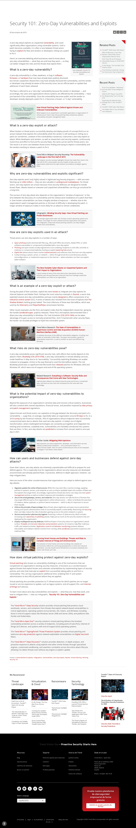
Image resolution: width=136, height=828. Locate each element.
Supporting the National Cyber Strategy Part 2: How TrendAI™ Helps (111, 102)
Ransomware (59, 681)
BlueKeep (26, 356)
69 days (80, 416)
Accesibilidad (38, 820)
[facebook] (117, 32)
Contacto (46, 762)
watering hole (61, 250)
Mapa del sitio (63, 820)
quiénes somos (73, 758)
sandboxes (66, 529)
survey (17, 418)
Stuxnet (76, 294)
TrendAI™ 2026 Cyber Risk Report (113, 50)
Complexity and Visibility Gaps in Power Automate (20, 722)
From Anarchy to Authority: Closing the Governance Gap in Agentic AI (112, 71)
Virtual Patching (76, 657)
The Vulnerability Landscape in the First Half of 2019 (61, 155)
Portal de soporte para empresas (54, 758)
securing (88, 509)
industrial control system (20, 299)
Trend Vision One (49, 744)
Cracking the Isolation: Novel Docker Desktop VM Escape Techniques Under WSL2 (39, 713)
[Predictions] (112, 713)
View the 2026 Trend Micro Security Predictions (110, 724)
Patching (85, 657)
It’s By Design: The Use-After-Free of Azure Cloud (112, 66)
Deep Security (32, 605)
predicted (50, 429)
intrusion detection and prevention (44, 524)
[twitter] (121, 32)
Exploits (67, 657)
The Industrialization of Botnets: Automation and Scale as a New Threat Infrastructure (20, 714)
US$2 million (27, 182)
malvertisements (50, 252)
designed (62, 297)
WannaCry (24, 305)
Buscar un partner (23, 770)
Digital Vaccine (81, 634)
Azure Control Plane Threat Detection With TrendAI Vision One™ (39, 722)
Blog (18, 758)
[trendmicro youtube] (41, 789)
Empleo (70, 762)
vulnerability (49, 43)
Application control (44, 526)
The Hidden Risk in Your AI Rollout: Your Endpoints (112, 110)
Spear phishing (20, 243)
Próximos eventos (74, 770)
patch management (21, 408)
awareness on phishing (35, 517)
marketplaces (73, 182)
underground (61, 182)
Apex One (29, 621)
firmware (13, 78)
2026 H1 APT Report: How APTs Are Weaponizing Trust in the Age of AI (112, 96)
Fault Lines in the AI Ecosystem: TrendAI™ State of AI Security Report (19, 701)
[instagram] (35, 789)
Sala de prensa (22, 762)
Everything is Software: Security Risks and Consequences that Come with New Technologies (62, 376)
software (58, 75)
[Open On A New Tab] (81, 55)
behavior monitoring (62, 526)
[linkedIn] (124, 32)
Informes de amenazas (24, 766)
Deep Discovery (33, 642)
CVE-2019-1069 (67, 315)
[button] (31, 801)
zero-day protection (27, 634)
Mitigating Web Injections (60, 440)
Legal (29, 820)
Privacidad (20, 820)
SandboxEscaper (26, 312)
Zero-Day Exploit (58, 657)
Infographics (38, 657)
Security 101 (14, 659)
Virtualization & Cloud (39, 683)
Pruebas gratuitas (49, 770)
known (55, 291)
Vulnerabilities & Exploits (24, 657)
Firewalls (24, 524)
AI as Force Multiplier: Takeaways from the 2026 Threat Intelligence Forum (112, 89)
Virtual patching (16, 563)
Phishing (17, 248)
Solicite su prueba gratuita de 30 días (99, 805)
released (59, 364)
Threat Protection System (49, 631)
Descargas (46, 766)
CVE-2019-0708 (37, 356)
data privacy (87, 405)
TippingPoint (31, 631)
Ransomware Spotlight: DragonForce (59, 715)
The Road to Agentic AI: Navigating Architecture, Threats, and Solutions (79, 722)
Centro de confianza (75, 774)
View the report (106, 695)
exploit (20, 51)
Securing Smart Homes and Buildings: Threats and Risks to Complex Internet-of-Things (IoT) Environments (61, 539)
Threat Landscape (17, 683)
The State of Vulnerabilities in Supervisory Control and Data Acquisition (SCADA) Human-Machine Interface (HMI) (61, 329)
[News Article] (114, 32)
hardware (25, 78)
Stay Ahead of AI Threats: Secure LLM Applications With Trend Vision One (79, 713)
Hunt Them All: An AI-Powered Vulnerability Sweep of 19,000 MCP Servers (112, 61)
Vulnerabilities (48, 657)
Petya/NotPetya (39, 305)
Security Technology (78, 683)
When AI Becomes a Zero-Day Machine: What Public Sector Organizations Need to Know (111, 54)
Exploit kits (18, 252)
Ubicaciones (72, 766)
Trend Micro (19, 605)
